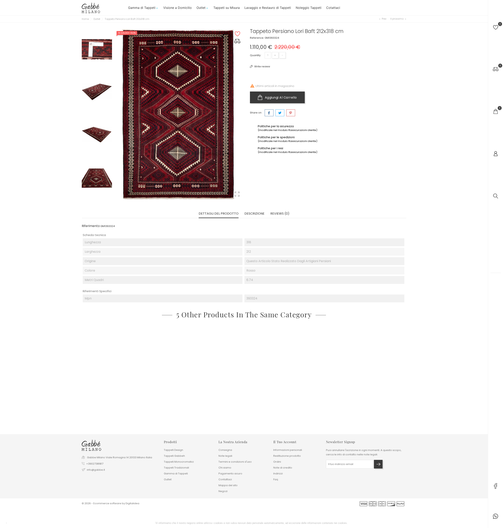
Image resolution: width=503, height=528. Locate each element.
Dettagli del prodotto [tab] (219, 214)
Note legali (225, 456)
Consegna (225, 450)
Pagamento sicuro (230, 473)
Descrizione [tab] (254, 214)
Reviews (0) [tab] (279, 214)
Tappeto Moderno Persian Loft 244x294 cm (243, 409)
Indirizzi (278, 473)
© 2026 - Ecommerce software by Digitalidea (110, 503)
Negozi (223, 491)
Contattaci (225, 479)
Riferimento (91, 226)
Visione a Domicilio (177, 8)
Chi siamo (224, 467)
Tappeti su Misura (226, 8)
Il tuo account (284, 442)
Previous (97, 26)
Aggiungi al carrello (280, 97)
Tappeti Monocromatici (179, 462)
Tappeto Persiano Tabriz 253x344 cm (304, 409)
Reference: (257, 38)
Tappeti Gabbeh (174, 456)
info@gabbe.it (96, 470)
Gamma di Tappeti (143, 8)
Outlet (202, 8)
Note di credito (282, 467)
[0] (495, 27)
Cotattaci (333, 8)
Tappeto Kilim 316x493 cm (167, 409)
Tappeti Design (173, 450)
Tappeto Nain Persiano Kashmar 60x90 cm (113, 409)
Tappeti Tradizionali (176, 467)
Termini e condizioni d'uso (235, 462)
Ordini (277, 462)
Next (97, 200)
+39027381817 (94, 464)
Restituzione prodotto (287, 456)
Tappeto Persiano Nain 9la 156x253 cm (369, 409)
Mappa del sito (228, 485)
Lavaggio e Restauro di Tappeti (267, 8)
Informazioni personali (287, 450)
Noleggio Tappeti (308, 8)
